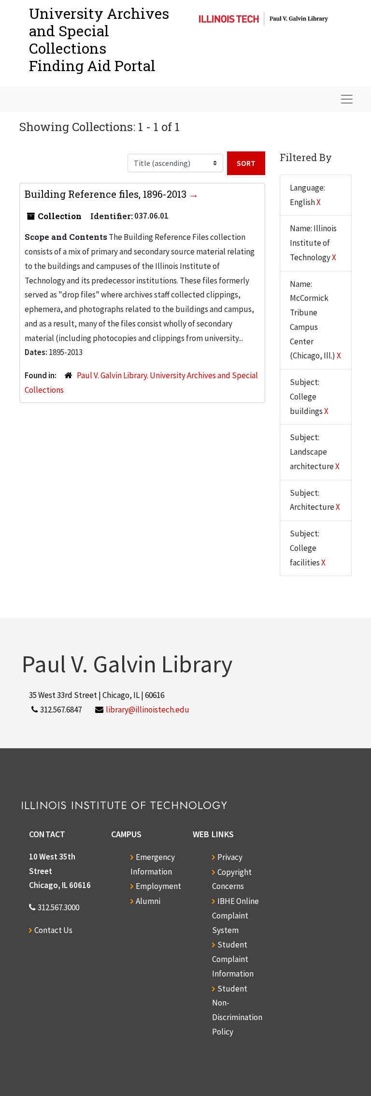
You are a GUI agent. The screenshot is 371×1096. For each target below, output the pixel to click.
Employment (158, 886)
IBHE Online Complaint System (235, 915)
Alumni (148, 901)
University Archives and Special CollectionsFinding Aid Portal (99, 39)
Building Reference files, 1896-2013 (107, 194)
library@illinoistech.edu (147, 709)
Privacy (230, 857)
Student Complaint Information (233, 959)
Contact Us (53, 930)
